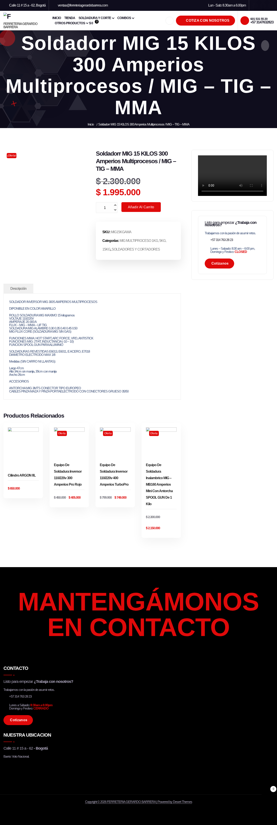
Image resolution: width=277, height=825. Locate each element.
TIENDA (69, 18)
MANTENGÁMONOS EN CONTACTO (138, 614)
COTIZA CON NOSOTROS (207, 20)
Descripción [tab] (18, 288)
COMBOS (124, 18)
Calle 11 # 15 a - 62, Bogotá (27, 5)
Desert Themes (182, 802)
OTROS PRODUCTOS (70, 23)
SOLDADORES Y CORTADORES (136, 249)
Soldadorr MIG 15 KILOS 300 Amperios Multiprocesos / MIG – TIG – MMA (143, 124)
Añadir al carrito (141, 207)
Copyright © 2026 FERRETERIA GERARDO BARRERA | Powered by (129, 802)
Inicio (91, 124)
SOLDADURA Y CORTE (95, 18)
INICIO (56, 18)
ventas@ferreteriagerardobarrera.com (83, 5)
